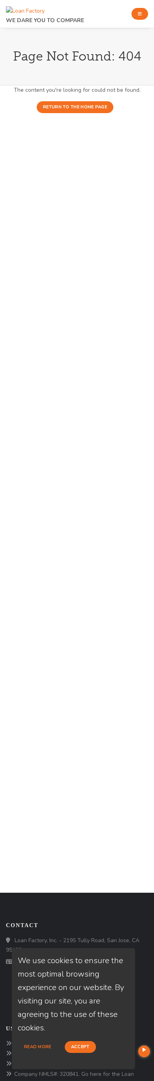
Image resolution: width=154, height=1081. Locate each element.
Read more (37, 1047)
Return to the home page (75, 107)
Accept (80, 1047)
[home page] (25, 9)
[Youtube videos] (144, 1051)
